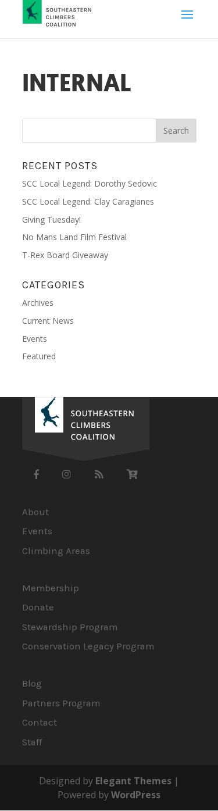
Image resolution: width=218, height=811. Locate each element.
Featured (39, 356)
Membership (50, 588)
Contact (39, 722)
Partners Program (61, 703)
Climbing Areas (56, 550)
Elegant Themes (133, 780)
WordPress (135, 794)
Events (34, 338)
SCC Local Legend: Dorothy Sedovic (89, 183)
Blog (32, 683)
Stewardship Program (69, 627)
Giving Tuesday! (51, 219)
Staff (32, 742)
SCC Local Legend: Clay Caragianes (88, 201)
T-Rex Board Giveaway (65, 254)
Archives (37, 302)
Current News (48, 320)
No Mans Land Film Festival (74, 236)
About (35, 511)
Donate (38, 607)
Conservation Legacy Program (88, 646)
